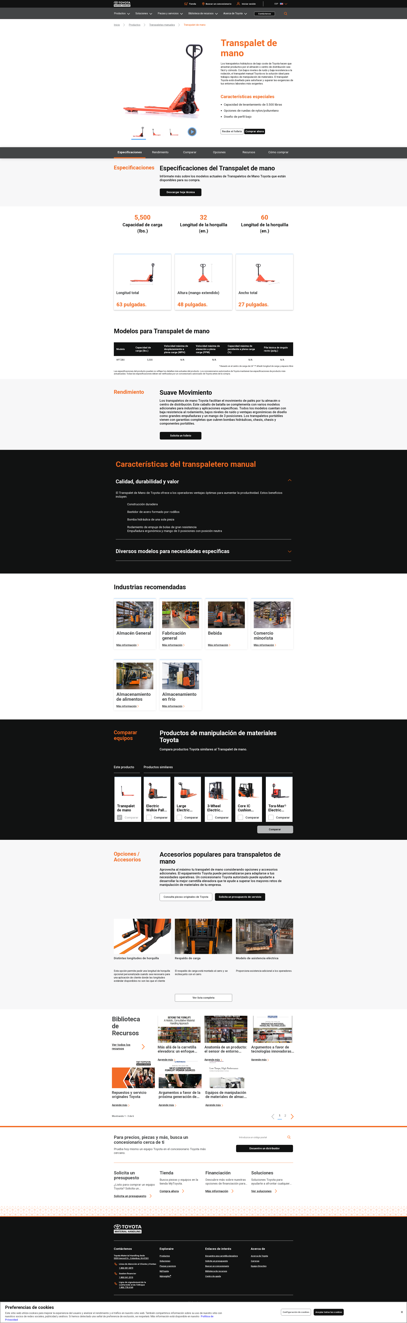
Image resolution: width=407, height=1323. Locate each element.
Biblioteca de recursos (201, 13)
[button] (273, 1116)
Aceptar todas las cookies (328, 1312)
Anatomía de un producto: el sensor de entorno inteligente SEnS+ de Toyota (225, 1049)
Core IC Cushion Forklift (244, 808)
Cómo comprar (278, 152)
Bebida (215, 633)
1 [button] (280, 1115)
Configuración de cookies (296, 1312)
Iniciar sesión (249, 4)
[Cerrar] (401, 1312)
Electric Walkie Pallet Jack (156, 808)
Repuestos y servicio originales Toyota (129, 1095)
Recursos (248, 152)
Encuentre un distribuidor (264, 1148)
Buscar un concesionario (218, 4)
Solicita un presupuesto (126, 1175)
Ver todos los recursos (121, 1046)
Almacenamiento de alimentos (133, 697)
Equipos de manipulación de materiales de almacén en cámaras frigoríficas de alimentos (226, 1095)
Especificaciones (130, 152)
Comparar (190, 152)
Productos (120, 13)
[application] (179, 1038)
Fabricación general (174, 636)
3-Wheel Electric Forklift (214, 808)
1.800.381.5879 (126, 1268)
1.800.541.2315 (126, 1277)
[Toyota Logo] (122, 4)
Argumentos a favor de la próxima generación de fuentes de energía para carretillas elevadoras (179, 1095)
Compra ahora (169, 1191)
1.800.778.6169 (126, 1287)
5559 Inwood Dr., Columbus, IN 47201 (131, 1258)
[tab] (124, 13)
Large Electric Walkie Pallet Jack (187, 808)
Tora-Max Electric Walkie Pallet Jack (279, 808)
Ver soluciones (261, 1191)
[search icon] (289, 1137)
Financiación (218, 1172)
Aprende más (165, 1059)
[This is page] (292, 1116)
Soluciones (141, 13)
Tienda (192, 4)
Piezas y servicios (168, 13)
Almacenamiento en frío (179, 697)
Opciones (219, 152)
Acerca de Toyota (233, 13)
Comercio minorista (263, 636)
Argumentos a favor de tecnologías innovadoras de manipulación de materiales (271, 1049)
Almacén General (133, 633)
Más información (126, 645)
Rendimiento (160, 152)
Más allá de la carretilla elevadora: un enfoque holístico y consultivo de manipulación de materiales (178, 1049)
